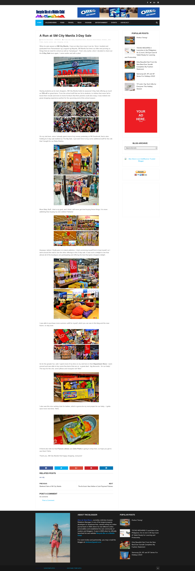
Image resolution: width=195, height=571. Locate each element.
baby (73, 40)
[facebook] (147, 2)
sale (55, 42)
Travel (71, 22)
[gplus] (154, 2)
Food (62, 22)
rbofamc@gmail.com (93, 542)
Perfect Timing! (142, 37)
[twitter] (150, 2)
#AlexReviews (51, 22)
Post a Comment (48, 500)
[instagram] (158, 2)
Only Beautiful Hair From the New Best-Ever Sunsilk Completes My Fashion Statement (144, 544)
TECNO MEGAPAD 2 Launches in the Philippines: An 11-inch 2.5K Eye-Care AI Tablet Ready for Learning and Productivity (141, 52)
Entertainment (101, 22)
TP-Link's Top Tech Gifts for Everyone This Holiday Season (146, 86)
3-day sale (67, 40)
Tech (79, 22)
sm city (66, 42)
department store (80, 40)
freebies (104, 40)
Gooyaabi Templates (74, 568)
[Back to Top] (158, 568)
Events (114, 22)
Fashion (88, 22)
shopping (60, 42)
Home (39, 22)
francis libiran (97, 40)
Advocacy (125, 22)
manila (46, 42)
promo (51, 42)
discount (89, 40)
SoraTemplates (49, 568)
